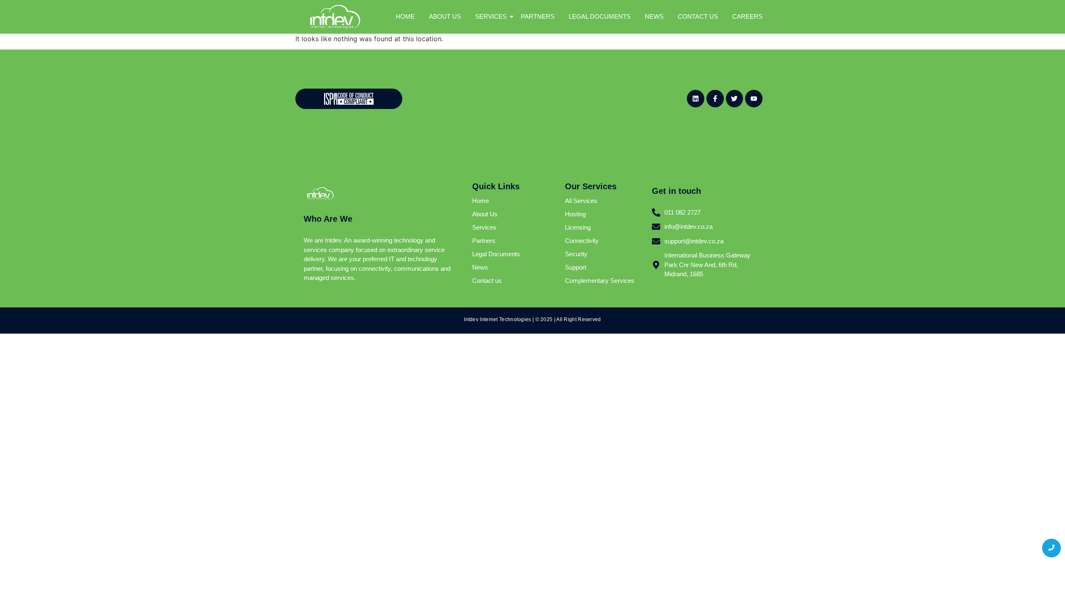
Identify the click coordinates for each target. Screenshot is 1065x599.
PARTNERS (538, 16)
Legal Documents (496, 253)
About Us (485, 214)
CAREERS (747, 16)
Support (575, 267)
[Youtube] (754, 98)
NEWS (654, 16)
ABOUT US (445, 16)
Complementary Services (599, 280)
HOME (405, 16)
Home (480, 200)
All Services (581, 200)
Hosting (575, 214)
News (480, 267)
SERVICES (491, 16)
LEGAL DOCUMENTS (600, 16)
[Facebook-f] (715, 98)
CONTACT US (698, 16)
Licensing (578, 227)
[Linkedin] (695, 98)
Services (484, 227)
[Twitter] (734, 98)
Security (576, 253)
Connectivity (582, 240)
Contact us (487, 280)
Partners (483, 240)
